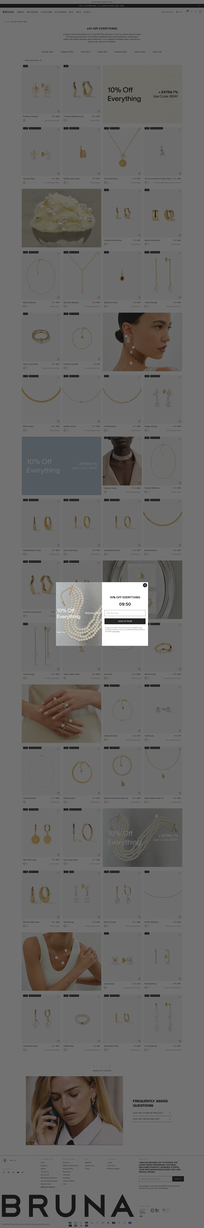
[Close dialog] (145, 585)
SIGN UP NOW (125, 621)
